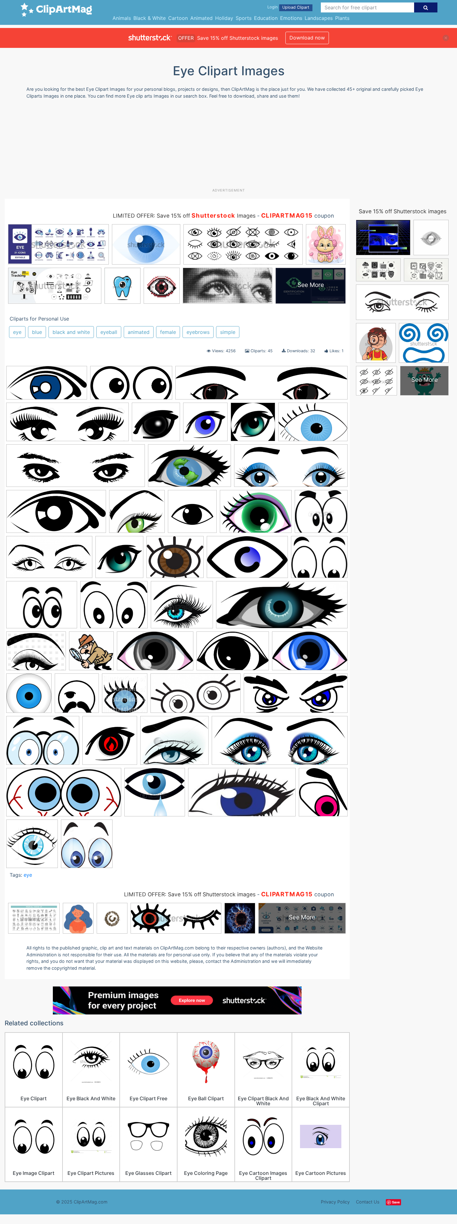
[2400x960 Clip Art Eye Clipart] (279, 743)
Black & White (149, 18)
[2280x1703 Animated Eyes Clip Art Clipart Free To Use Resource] (43, 743)
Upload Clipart (295, 7)
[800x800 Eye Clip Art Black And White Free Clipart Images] (192, 514)
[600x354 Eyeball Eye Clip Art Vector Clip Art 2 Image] (247, 560)
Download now (307, 38)
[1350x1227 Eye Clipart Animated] (321, 514)
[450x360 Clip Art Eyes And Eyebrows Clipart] (174, 743)
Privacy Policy (335, 1201)
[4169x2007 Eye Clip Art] (131, 385)
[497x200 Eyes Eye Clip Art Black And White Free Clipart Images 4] (281, 607)
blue (37, 332)
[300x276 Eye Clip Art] (156, 425)
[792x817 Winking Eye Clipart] (77, 696)
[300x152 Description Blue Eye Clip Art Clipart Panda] (241, 795)
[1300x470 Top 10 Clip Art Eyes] (67, 425)
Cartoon (178, 18)
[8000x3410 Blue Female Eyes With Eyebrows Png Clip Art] (290, 469)
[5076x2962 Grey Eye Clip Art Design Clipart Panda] (155, 654)
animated (139, 332)
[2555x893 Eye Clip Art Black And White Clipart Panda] (76, 469)
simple (227, 332)
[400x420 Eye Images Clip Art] (86, 846)
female (168, 332)
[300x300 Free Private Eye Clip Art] (91, 654)
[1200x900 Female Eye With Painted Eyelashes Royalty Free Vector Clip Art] (36, 654)
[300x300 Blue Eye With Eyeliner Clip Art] (205, 425)
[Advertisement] (228, 146)
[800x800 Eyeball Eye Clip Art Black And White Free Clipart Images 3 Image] (119, 560)
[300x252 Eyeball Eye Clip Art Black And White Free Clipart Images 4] (175, 560)
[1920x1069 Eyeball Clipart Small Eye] (49, 560)
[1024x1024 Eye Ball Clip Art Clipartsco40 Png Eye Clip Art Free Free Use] (253, 425)
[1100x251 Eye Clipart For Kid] (261, 385)
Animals (122, 18)
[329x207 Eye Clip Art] (313, 424)
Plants (342, 18)
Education (266, 18)
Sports (244, 18)
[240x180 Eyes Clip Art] (42, 607)
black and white (71, 332)
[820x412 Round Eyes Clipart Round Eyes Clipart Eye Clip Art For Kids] (195, 696)
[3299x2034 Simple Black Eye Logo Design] (233, 654)
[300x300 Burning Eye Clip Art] (110, 743)
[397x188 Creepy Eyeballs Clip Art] (64, 795)
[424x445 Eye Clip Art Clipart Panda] (32, 846)
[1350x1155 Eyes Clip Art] (182, 607)
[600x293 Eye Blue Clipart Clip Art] (47, 385)
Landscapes (319, 18)
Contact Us (368, 1201)
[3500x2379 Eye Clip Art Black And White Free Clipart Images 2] (255, 514)
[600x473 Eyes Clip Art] (114, 607)
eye (17, 332)
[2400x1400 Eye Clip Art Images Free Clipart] (189, 469)
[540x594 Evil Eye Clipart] (323, 794)
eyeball (108, 332)
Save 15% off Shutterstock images (402, 211)
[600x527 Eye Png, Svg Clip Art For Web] (136, 514)
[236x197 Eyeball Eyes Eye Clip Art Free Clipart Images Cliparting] (319, 559)
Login (272, 7)
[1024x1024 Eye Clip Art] (124, 696)
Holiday (224, 18)
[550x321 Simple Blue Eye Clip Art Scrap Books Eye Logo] (309, 654)
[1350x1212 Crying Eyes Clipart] (155, 795)
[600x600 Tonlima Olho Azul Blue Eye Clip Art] (29, 696)
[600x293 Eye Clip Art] (56, 514)
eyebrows (198, 332)
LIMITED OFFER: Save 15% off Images (184, 215)
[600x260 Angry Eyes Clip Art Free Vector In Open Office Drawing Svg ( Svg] (295, 696)
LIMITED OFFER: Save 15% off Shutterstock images (190, 894)
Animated (201, 18)
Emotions (291, 18)
